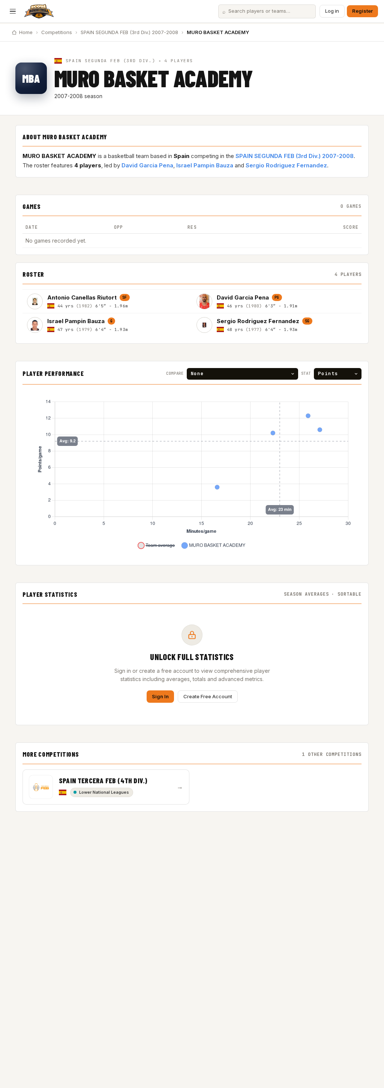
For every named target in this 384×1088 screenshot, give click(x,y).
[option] (107, 301)
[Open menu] (13, 11)
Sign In (160, 696)
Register (362, 11)
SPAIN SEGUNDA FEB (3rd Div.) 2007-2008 (129, 32)
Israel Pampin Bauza (204, 165)
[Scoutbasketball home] (39, 11)
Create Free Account (207, 696)
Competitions (56, 32)
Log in (332, 11)
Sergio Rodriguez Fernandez (286, 165)
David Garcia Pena (147, 165)
